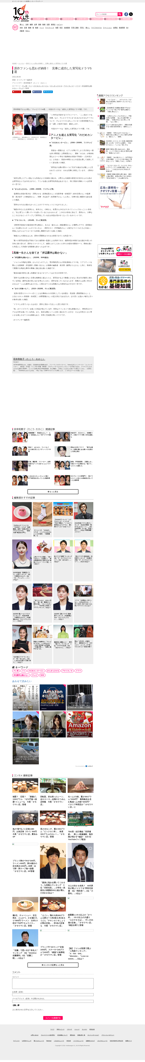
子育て (82, 27)
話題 (48, 24)
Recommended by (80, 766)
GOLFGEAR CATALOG (116, 1041)
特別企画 (126, 19)
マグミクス (16, 1041)
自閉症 (115, 27)
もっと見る (53, 492)
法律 (26, 24)
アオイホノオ (69, 86)
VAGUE (68, 1041)
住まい (27, 31)
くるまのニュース (59, 1041)
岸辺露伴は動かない (21, 675)
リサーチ (82, 19)
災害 (25, 27)
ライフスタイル (96, 27)
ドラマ (77, 86)
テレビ (21, 88)
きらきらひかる (56, 86)
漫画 (39, 24)
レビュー (60, 24)
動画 (43, 24)
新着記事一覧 (81, 1035)
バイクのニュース (78, 1041)
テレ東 (24, 86)
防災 (61, 27)
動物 (29, 27)
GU (127, 27)
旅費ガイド (128, 1041)
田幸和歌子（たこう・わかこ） (29, 359)
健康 (31, 24)
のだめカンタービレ (41, 86)
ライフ (53, 19)
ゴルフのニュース (102, 1041)
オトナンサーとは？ (93, 1035)
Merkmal (48, 1041)
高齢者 (22, 31)
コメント (15, 977)
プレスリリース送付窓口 (48, 1035)
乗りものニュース (39, 1041)
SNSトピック (67, 19)
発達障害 (122, 27)
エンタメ (111, 19)
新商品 (53, 24)
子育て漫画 (75, 27)
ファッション (107, 27)
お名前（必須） (18, 992)
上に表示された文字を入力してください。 (28, 1010)
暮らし (22, 24)
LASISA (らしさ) (26, 1041)
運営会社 (72, 1035)
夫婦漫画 (67, 27)
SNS (21, 27)
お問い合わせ (34, 1035)
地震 (56, 27)
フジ (30, 86)
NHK (27, 88)
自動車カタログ (90, 1041)
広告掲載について (62, 1035)
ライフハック (49, 27)
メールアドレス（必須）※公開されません (28, 998)
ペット (41, 27)
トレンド (97, 19)
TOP (38, 19)
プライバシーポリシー (107, 1035)
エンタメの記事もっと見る (53, 965)
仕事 (35, 24)
